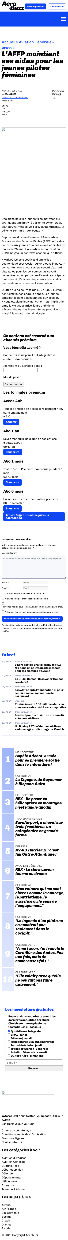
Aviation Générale (12, 91)
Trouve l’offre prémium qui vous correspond (27, 516)
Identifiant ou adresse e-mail (22, 365)
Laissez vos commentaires (15, 97)
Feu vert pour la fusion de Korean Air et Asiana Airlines (40, 716)
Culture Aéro (10, 1165)
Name (5, 582)
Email (5, 588)
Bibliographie (10, 1212)
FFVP (4, 114)
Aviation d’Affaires (14, 1158)
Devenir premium (35, 6)
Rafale (6, 1228)
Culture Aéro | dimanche (26, 1055)
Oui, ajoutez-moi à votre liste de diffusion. (24, 593)
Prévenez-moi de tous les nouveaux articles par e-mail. (32, 612)
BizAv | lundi (18, 1034)
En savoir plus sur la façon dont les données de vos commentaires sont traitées (32, 628)
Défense (7, 1173)
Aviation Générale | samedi (28, 1052)
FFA (3, 109)
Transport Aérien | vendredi (29, 1048)
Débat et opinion (12, 1169)
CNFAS (5, 106)
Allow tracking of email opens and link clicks (26, 599)
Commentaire (9, 553)
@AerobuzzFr (11, 1116)
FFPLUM (6, 112)
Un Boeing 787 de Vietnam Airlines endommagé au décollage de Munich (39, 728)
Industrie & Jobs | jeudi (26, 1045)
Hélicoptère (9, 1181)
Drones (7, 1224)
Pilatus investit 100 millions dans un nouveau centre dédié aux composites (40, 705)
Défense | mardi (21, 1038)
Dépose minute (11, 1177)
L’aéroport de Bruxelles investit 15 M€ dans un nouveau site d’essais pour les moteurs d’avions (38, 668)
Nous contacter (12, 1142)
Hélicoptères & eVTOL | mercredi (32, 1041)
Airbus (6, 1205)
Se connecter (57, 6)
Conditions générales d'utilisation (24, 1134)
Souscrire (12, 452)
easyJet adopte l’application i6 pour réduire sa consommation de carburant (39, 693)
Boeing (6, 1216)
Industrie (19, 701)
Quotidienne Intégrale (25, 1031)
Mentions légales (13, 1138)
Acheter (11, 422)
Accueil (8, 42)
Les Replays (10, 1123)
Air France (9, 1208)
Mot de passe (12, 377)
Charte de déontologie (16, 1130)
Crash (6, 1220)
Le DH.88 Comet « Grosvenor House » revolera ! (39, 680)
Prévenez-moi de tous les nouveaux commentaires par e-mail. (32, 607)
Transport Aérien (23, 661)
